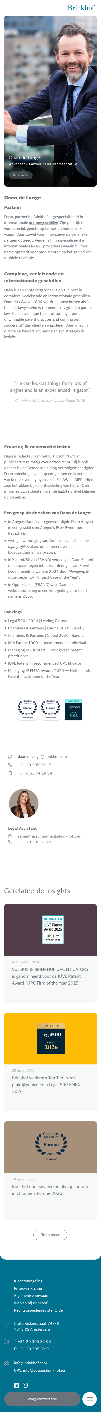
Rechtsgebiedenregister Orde (38, 1310)
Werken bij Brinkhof (30, 1303)
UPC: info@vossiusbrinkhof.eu (39, 1370)
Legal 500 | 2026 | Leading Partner (37, 621)
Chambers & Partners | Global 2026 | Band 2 (46, 635)
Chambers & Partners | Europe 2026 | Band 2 (46, 628)
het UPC (77, 485)
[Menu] (89, 1399)
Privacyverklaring (28, 1288)
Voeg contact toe (42, 1399)
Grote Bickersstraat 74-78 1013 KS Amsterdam (36, 1326)
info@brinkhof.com (30, 1363)
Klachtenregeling (28, 1281)
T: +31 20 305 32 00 (32, 1341)
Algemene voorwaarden (34, 1296)
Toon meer (50, 1235)
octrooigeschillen (43, 223)
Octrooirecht (21, 175)
